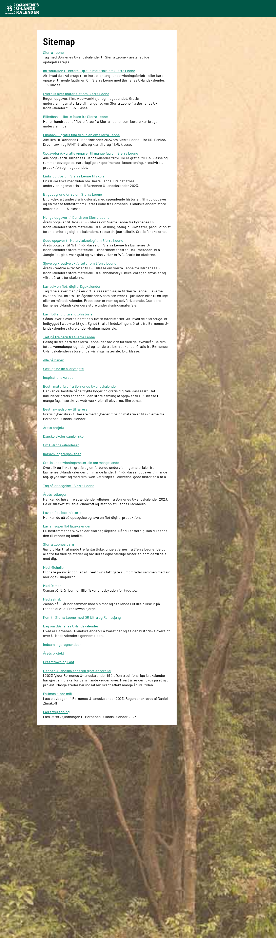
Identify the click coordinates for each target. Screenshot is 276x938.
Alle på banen (53, 360)
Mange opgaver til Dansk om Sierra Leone (76, 217)
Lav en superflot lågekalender (67, 526)
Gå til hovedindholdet (11, 1)
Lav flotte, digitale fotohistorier (68, 314)
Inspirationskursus (58, 377)
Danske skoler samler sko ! (64, 436)
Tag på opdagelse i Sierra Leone (68, 485)
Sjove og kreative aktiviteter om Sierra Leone (79, 263)
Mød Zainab (52, 599)
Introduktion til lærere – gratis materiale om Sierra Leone (89, 70)
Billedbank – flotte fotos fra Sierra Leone (75, 116)
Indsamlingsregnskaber (62, 454)
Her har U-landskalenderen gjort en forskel (77, 670)
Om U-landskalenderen (61, 445)
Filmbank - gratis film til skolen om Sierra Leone (81, 135)
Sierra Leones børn (58, 544)
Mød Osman (52, 585)
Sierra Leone (53, 52)
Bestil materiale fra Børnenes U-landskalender (80, 386)
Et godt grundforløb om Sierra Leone (72, 194)
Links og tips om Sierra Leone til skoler (74, 176)
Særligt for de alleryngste (63, 368)
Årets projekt (53, 427)
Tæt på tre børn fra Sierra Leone (69, 337)
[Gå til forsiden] (21, 8)
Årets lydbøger (55, 494)
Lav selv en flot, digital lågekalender (72, 286)
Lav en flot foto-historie (62, 512)
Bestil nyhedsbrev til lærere (65, 409)
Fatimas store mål (57, 693)
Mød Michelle (53, 567)
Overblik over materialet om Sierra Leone (76, 93)
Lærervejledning (56, 712)
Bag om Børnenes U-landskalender (70, 626)
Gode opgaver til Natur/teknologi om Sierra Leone (83, 240)
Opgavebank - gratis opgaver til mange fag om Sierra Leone (90, 153)
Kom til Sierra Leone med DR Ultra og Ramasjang (82, 617)
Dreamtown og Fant (58, 662)
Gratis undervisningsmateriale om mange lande (81, 462)
